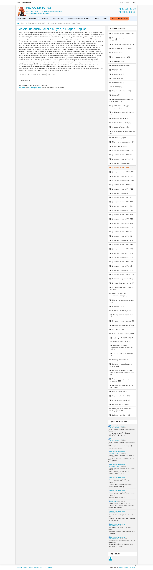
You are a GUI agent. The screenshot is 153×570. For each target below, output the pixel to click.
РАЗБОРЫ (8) (117, 70)
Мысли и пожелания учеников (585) (121, 301)
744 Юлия (52, 74)
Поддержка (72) (118, 83)
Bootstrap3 (131, 567)
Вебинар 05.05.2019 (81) (121, 404)
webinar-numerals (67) (120, 118)
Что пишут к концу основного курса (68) (121, 288)
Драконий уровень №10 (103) (122, 189)
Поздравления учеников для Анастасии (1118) (121, 386)
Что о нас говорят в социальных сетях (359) (118, 295)
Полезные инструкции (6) (121, 311)
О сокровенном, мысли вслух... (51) (119, 39)
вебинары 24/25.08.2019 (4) (123, 338)
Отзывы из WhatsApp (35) (121, 91)
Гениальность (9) (118, 74)
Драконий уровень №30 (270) (123, 274)
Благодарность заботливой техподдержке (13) (120, 410)
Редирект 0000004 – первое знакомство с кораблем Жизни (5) (122, 348)
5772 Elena (114, 501)
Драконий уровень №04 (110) (122, 163)
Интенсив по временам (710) (122, 279)
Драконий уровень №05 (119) (122, 167)
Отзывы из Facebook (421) (121, 400)
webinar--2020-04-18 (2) (122, 342)
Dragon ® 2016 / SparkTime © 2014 (29, 567)
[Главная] (18, 23)
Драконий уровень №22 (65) (122, 240)
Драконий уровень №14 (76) (122, 206)
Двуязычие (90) (118, 61)
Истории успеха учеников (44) (123, 321)
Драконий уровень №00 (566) (123, 33)
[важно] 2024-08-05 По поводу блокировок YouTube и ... (121, 430)
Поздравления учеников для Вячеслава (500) (121, 380)
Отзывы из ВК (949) (119, 391)
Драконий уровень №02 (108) (123, 155)
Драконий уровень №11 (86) (122, 193)
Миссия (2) (116, 95)
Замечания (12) (117, 78)
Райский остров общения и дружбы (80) (120, 365)
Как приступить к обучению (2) (122, 316)
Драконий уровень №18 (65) (122, 223)
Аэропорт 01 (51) (118, 329)
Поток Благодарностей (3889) (123, 334)
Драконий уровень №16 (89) (122, 215)
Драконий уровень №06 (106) (123, 172)
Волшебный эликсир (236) (121, 65)
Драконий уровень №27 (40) (122, 262)
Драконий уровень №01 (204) (123, 150)
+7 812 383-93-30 (126, 12)
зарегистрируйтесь (35, 87)
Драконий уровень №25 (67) (122, 253)
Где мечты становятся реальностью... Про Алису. (121, 515)
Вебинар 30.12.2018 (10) (120, 360)
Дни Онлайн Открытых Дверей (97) (122, 132)
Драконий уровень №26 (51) (122, 257)
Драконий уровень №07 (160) (123, 176)
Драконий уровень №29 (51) (122, 270)
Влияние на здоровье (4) (121, 138)
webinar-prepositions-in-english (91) (121, 113)
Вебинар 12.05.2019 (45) (121, 415)
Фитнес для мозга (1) (119, 146)
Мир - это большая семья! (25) (123, 142)
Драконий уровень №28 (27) (122, 266)
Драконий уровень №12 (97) (122, 197)
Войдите (22, 87)
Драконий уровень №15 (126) (122, 210)
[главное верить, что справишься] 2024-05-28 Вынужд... (121, 541)
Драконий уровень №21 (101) (122, 236)
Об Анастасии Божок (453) (122, 48)
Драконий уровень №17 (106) (122, 219)
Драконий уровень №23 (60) (122, 244)
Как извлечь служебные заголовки (119, 503)
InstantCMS (123, 567)
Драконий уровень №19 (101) (122, 227)
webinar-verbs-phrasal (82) (121, 123)
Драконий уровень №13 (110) (122, 202)
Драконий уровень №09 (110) (122, 185)
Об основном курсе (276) (121, 57)
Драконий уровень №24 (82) (122, 249)
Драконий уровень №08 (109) (123, 180)
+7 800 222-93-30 (126, 9)
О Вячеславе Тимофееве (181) (123, 44)
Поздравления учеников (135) (123, 325)
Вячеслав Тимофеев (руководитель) (116, 426)
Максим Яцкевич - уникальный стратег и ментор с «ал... (121, 456)
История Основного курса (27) (123, 283)
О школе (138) (117, 53)
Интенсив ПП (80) (118, 306)
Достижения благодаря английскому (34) (119, 107)
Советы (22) (117, 87)
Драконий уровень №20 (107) (122, 232)
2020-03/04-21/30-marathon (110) (122, 355)
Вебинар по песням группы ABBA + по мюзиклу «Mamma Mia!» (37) (121, 372)
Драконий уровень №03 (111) (122, 159)
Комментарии (25, 80)
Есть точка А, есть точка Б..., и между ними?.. (119, 528)
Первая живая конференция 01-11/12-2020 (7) (121, 100)
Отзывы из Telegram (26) (121, 127)
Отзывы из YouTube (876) (121, 396)
